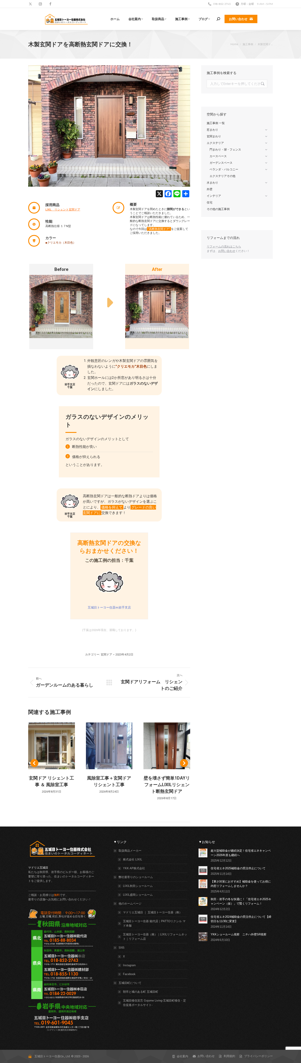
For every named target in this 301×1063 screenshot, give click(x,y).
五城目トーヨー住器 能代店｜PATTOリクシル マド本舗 (154, 923)
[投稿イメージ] (203, 853)
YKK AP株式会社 (134, 868)
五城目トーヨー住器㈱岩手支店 (109, 607)
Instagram (129, 965)
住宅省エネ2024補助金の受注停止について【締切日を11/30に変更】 (241, 919)
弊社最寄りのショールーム (136, 877)
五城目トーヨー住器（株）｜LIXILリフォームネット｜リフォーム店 (155, 936)
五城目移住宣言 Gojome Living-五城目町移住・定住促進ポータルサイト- (154, 1003)
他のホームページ (130, 903)
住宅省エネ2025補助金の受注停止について (238, 868)
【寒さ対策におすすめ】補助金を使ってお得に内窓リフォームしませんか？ (241, 884)
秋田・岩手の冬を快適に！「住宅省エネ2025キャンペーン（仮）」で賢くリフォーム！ (241, 901)
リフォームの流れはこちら (224, 246)
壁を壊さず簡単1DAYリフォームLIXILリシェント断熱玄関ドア (167, 784)
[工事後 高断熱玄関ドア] (156, 306)
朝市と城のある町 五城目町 (140, 991)
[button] (34, 763)
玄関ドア (106, 654)
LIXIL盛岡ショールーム (138, 894)
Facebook (129, 974)
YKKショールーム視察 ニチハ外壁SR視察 (238, 934)
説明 (51, 746)
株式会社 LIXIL (132, 859)
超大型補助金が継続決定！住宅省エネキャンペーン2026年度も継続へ (241, 853)
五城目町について (130, 983)
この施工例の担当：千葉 (109, 560)
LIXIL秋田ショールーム (138, 886)
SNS (121, 947)
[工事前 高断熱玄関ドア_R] (61, 306)
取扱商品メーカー (130, 850)
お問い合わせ (226, 251)
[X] (159, 194)
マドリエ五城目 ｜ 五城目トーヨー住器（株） (152, 912)
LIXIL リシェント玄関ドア (62, 209)
